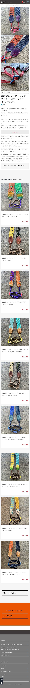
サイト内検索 (3, 665)
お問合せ (2, 676)
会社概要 (2, 668)
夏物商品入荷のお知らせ (5, 655)
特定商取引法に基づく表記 (5, 671)
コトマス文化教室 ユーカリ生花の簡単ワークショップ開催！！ (12, 644)
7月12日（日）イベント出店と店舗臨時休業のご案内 (10, 649)
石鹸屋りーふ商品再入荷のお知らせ (7, 652)
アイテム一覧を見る (10, 593)
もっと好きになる (7, 616)
